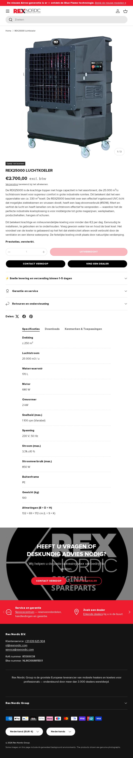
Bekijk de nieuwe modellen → (110, 2)
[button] (125, 11)
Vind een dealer (97, 263)
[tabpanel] (66, 425)
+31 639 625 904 (35, 641)
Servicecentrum (24, 612)
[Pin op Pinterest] (31, 316)
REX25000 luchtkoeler (25, 31)
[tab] (31, 329)
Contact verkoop (35, 263)
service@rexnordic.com (20, 649)
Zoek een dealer (85, 580)
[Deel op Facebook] (24, 316)
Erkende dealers (93, 614)
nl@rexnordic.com (16, 645)
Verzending (12, 184)
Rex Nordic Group (21, 742)
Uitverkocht (89, 251)
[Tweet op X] (17, 316)
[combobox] (66, 19)
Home (8, 31)
